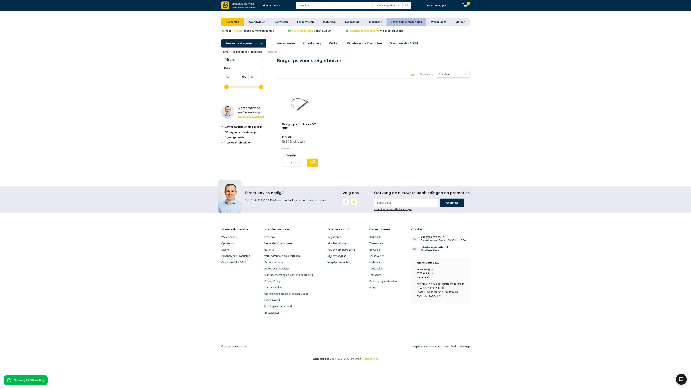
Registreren (334, 237)
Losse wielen (305, 22)
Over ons (269, 237)
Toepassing (352, 22)
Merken (460, 22)
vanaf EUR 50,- (312, 30)
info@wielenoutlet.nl (434, 247)
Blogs (372, 287)
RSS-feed (450, 346)
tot (242, 76)
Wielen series (286, 43)
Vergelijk (291, 155)
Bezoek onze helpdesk (251, 116)
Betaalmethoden (274, 262)
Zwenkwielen (256, 22)
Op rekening (312, 43)
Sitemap (465, 346)
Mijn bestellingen (337, 243)
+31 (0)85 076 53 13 (432, 237)
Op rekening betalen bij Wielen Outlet (286, 293)
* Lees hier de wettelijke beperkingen (393, 209)
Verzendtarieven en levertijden (282, 256)
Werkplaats (438, 22)
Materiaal (329, 22)
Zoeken (407, 5)
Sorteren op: (427, 74)
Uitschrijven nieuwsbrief (278, 306)
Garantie (269, 249)
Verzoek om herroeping (341, 249)
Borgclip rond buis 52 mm (299, 125)
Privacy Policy (272, 281)
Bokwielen (281, 22)
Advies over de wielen (277, 268)
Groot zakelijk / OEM (404, 43)
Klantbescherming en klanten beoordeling (288, 274)
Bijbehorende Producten (364, 43)
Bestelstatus (271, 312)
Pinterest (354, 202)
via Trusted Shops (376, 30)
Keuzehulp (232, 22)
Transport (375, 22)
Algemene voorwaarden (427, 346)
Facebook (345, 202)
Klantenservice (271, 5)
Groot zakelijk (272, 300)
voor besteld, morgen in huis (249, 30)
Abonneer (452, 202)
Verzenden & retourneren (279, 243)
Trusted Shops (370, 358)
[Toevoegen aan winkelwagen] (312, 163)
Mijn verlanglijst (337, 256)
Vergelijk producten (339, 262)
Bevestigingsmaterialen (406, 22)
